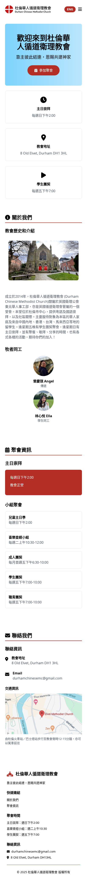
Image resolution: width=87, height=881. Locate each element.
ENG (70, 9)
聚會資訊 (13, 806)
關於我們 (13, 800)
